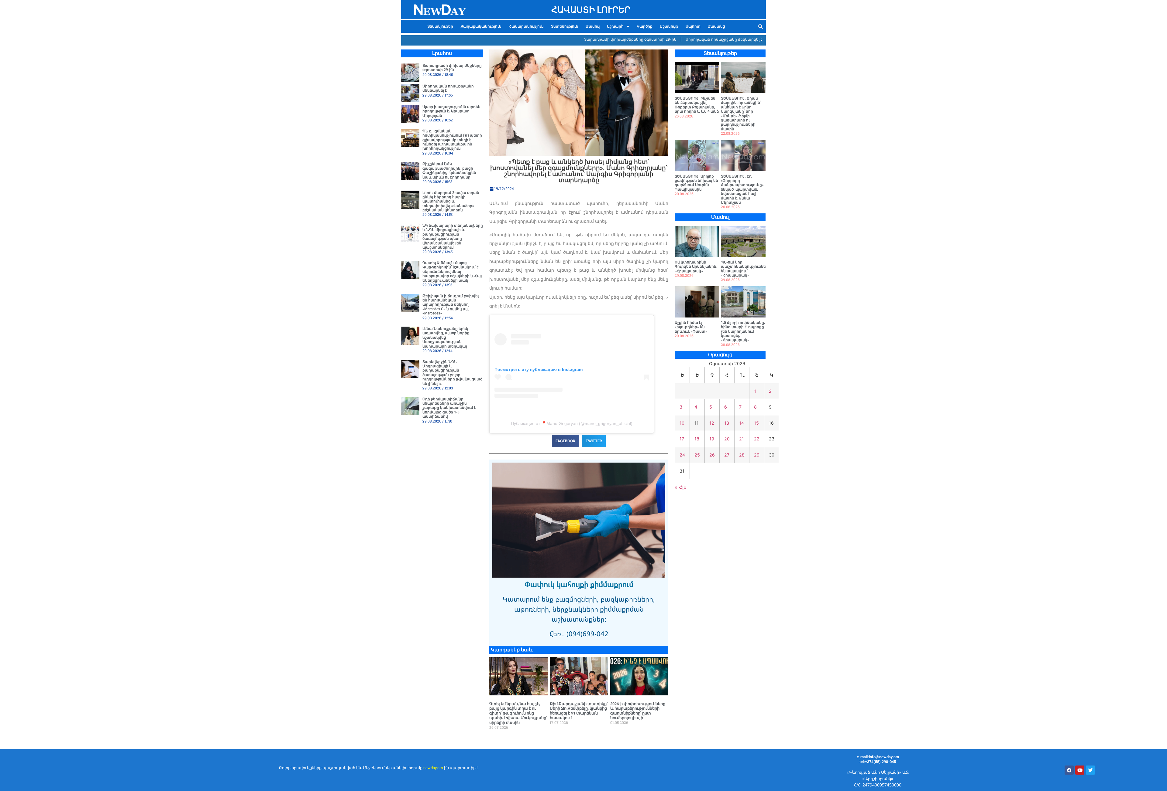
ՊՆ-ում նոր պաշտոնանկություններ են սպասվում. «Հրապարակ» (744, 268)
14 (741, 423)
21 (741, 438)
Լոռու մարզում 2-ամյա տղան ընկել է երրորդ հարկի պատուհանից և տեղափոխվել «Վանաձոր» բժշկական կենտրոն (450, 201)
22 (756, 438)
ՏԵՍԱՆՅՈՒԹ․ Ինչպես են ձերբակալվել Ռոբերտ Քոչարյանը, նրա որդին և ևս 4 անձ (697, 105)
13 (726, 423)
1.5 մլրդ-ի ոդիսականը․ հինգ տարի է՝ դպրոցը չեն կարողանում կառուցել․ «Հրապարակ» (743, 331)
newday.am (433, 768)
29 (756, 454)
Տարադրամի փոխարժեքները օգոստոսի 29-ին (602, 39)
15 (756, 423)
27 (726, 454)
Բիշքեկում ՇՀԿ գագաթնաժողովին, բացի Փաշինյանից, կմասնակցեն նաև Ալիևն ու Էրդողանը (449, 170)
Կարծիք (644, 26)
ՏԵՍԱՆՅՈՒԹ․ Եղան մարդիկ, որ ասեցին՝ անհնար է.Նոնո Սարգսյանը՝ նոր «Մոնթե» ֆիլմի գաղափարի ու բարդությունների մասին (741, 113)
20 (727, 438)
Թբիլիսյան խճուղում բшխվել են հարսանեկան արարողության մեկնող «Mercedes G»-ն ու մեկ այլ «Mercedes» (450, 305)
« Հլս (681, 487)
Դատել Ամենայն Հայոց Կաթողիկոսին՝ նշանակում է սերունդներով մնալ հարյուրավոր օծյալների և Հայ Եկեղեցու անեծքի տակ (452, 272)
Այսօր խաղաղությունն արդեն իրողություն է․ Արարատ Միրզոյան (451, 111)
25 (697, 454)
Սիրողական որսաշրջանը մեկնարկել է (696, 39)
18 (696, 438)
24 (682, 454)
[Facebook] (1069, 770)
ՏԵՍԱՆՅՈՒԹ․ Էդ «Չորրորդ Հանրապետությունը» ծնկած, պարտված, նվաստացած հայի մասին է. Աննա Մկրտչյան (742, 189)
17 (682, 438)
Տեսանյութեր (440, 26)
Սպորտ (693, 26)
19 (711, 438)
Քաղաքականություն (480, 26)
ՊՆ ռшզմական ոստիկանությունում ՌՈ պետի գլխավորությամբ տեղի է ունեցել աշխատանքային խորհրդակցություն (452, 140)
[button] (618, 26)
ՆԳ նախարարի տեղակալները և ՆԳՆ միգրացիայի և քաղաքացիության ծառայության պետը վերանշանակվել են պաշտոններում (452, 236)
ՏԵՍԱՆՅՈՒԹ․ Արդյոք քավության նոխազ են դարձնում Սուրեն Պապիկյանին (696, 183)
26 (712, 454)
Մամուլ (593, 26)
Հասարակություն (526, 26)
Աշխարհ (615, 26)
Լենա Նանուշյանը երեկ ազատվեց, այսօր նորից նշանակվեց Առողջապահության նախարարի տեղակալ (446, 337)
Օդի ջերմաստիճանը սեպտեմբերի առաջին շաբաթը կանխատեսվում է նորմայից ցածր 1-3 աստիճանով (449, 408)
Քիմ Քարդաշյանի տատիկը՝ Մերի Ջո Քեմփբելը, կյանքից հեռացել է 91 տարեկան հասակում (579, 710)
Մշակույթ (669, 26)
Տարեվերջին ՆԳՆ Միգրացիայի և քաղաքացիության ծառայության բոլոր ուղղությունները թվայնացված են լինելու (452, 373)
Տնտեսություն (564, 26)
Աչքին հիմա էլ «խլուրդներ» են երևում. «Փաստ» (691, 327)
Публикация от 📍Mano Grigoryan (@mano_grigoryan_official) (571, 423)
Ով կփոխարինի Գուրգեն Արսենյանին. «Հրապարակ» (696, 266)
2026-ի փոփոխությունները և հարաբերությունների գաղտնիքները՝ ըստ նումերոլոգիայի (637, 710)
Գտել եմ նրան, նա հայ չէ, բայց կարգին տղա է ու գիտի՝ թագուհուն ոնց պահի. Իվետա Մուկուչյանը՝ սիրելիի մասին (518, 713)
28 (742, 454)
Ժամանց (716, 26)
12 (711, 423)
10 (682, 423)
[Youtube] (1079, 770)
